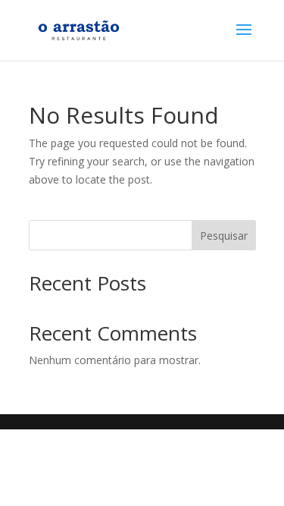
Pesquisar (224, 235)
